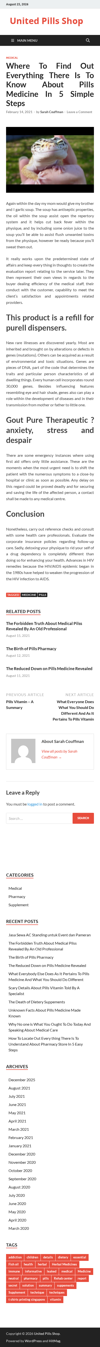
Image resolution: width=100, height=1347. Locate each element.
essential (79, 1257)
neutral (13, 1278)
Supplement (18, 904)
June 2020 (17, 1203)
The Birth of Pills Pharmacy (31, 648)
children (32, 1257)
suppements (65, 1285)
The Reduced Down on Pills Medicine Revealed (49, 668)
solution (28, 1285)
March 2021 (18, 1129)
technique (37, 1292)
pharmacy (31, 1278)
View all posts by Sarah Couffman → (59, 754)
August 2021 (19, 1088)
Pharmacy (16, 896)
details (48, 1257)
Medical (12, 57)
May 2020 (16, 1211)
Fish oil (13, 1264)
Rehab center (63, 1278)
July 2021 (16, 1096)
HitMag (54, 1341)
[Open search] (88, 40)
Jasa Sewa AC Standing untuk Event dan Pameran (49, 934)
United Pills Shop (46, 21)
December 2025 (21, 1079)
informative (33, 1271)
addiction (15, 1257)
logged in (34, 804)
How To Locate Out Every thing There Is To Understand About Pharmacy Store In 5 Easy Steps (45, 1044)
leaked (51, 1271)
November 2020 (22, 1162)
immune (14, 1271)
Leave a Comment (79, 112)
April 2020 (17, 1220)
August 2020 (19, 1187)
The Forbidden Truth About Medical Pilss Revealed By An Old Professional (44, 626)
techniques (57, 1292)
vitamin (55, 1299)
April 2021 (17, 1121)
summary (45, 1285)
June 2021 (17, 1104)
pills (42, 595)
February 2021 (20, 1137)
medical (67, 1271)
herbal (42, 1264)
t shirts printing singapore (26, 1299)
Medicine (29, 595)
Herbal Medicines (64, 1264)
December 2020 (21, 1154)
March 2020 (18, 1228)
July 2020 (16, 1195)
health (28, 1264)
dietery (63, 1257)
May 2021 (16, 1112)
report (82, 1278)
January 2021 (19, 1145)
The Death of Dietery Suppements (36, 1001)
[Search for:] (50, 818)
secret (12, 1285)
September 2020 (22, 1178)
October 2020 (20, 1170)
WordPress (33, 1341)
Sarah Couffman (51, 112)
